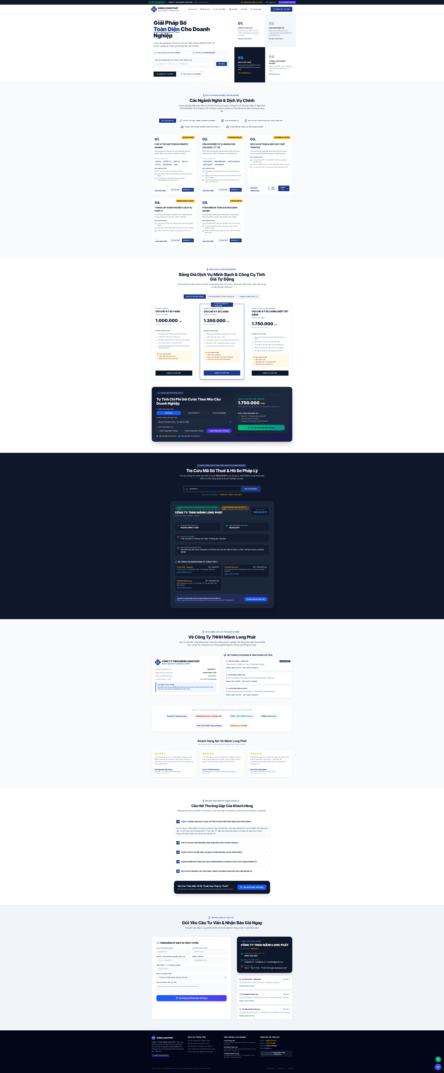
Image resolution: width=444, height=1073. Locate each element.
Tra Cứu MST (221, 9)
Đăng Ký (186, 190)
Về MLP (235, 9)
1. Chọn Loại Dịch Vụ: (165, 409)
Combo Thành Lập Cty (248, 296)
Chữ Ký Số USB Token (195, 296)
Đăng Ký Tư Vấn (283, 9)
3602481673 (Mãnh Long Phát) (231, 494)
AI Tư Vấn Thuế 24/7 (288, 2)
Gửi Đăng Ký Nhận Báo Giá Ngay (193, 998)
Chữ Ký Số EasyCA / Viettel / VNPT (199, 1040)
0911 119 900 (270, 1043)
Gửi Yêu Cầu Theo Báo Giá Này (263, 428)
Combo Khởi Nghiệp (219, 413)
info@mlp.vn (272, 2)
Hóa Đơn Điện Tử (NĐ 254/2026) (221, 296)
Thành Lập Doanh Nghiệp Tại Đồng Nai (200, 1052)
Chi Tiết (176, 190)
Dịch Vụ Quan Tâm (164, 974)
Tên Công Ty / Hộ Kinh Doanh (168, 965)
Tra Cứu (221, 64)
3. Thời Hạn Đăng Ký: (164, 427)
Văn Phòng (257, 9)
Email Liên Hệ (198, 956)
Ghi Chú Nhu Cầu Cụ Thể (166, 982)
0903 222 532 (250, 956)
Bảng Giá (206, 9)
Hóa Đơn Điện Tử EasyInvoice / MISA (200, 1046)
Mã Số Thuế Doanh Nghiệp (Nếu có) (170, 956)
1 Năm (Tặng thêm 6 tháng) (168, 431)
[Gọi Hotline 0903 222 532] (438, 1059)
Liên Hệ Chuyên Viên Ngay (253, 887)
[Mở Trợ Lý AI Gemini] (438, 1067)
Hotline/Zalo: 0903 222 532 (252, 2)
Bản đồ (285, 979)
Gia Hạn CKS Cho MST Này (256, 599)
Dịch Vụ (194, 9)
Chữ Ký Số (168, 413)
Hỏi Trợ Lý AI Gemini (192, 74)
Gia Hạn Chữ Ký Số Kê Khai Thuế (198, 1043)
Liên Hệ (290, 1068)
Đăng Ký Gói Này (174, 373)
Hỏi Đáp (244, 9)
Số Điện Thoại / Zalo (201, 948)
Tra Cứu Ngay (250, 489)
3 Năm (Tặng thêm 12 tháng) (219, 431)
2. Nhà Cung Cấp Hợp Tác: (167, 417)
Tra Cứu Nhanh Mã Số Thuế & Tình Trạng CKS (173, 60)
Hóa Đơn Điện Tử (194, 413)
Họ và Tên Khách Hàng (165, 948)
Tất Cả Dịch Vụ (167, 120)
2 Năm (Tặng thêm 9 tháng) (194, 431)
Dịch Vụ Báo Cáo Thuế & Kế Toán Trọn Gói (201, 1049)
